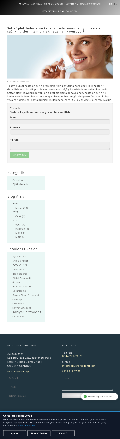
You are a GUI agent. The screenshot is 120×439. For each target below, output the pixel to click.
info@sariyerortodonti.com (78, 365)
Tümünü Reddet (39, 433)
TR (110, 4)
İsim (13, 117)
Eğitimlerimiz (20, 184)
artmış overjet (20, 260)
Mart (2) (20, 236)
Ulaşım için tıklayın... (19, 371)
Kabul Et (63, 433)
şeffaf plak (18, 316)
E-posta (15, 127)
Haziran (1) (22, 228)
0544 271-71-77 (72, 356)
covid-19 (19, 264)
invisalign (17, 299)
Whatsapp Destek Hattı (101, 396)
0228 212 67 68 (71, 371)
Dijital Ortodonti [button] (53, 4)
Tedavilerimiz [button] (72, 4)
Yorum (14, 139)
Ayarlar (14, 433)
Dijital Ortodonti (21, 278)
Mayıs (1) (20, 232)
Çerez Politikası (26, 425)
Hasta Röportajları (90, 4)
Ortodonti (18, 180)
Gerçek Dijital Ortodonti (25, 295)
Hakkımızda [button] (36, 4)
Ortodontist (19, 303)
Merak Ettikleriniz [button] (52, 11)
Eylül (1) (20, 224)
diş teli (16, 282)
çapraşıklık (18, 269)
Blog (66, 11)
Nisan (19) (21, 208)
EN (115, 4)
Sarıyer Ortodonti (22, 307)
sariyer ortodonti (27, 312)
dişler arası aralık (21, 286)
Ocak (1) (20, 216)
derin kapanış (19, 273)
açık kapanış (19, 256)
